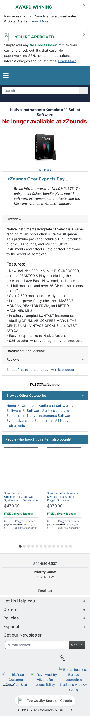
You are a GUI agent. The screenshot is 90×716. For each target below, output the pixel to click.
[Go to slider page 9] (53, 546)
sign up (76, 645)
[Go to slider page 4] (32, 546)
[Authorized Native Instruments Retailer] (45, 384)
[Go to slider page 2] (24, 546)
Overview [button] (45, 219)
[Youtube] (79, 659)
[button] (5, 75)
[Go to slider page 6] (41, 546)
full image (45, 169)
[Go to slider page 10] (57, 546)
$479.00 (12, 506)
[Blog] (10, 659)
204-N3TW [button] (45, 574)
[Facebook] (27, 659)
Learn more (39, 21)
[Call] (81, 75)
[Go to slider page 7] (45, 546)
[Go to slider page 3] (28, 546)
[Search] (83, 90)
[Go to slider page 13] (70, 546)
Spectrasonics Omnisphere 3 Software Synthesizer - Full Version (21, 496)
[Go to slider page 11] (62, 546)
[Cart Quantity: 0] (63, 75)
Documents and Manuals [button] (45, 350)
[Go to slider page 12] (66, 546)
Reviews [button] (45, 359)
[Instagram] (45, 659)
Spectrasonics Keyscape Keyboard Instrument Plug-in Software (63, 496)
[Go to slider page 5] (37, 546)
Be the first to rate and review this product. (40, 369)
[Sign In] (73, 75)
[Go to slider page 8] (49, 546)
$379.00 (55, 506)
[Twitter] (62, 659)
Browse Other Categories (45, 395)
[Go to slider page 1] (20, 546)
